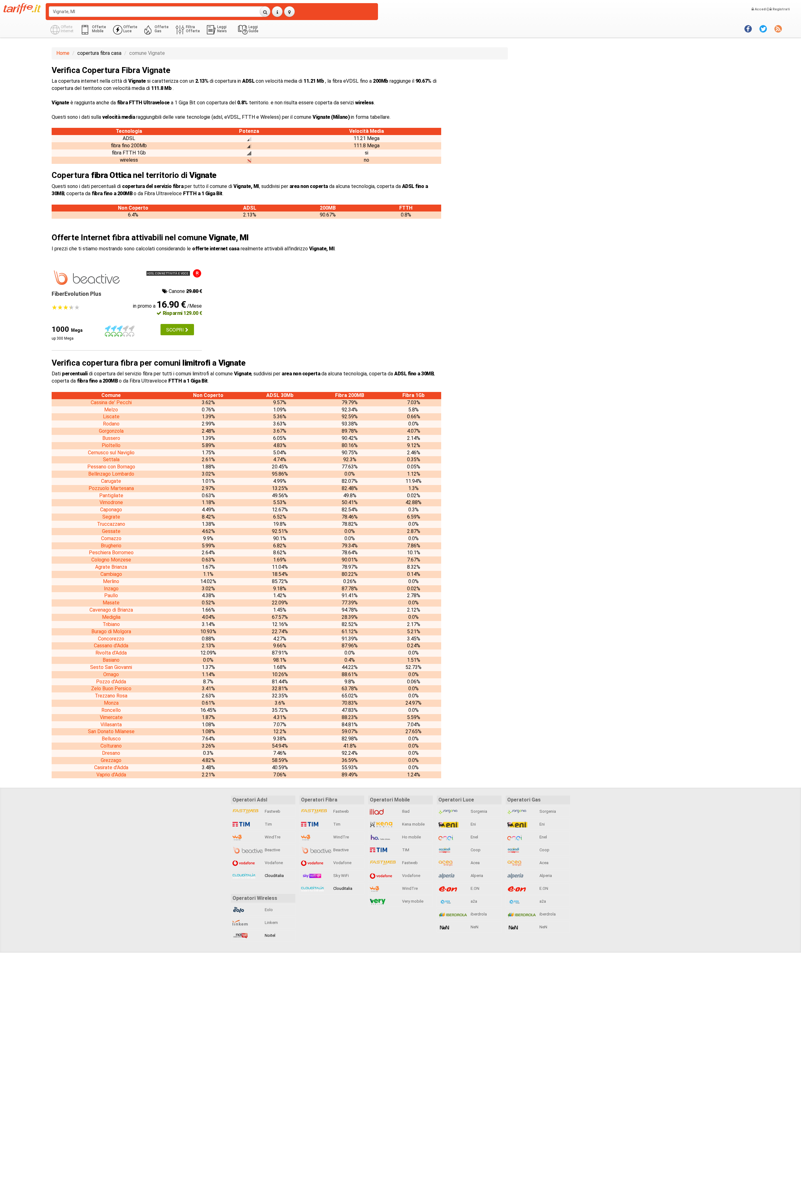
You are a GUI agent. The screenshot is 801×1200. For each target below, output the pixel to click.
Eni (473, 824)
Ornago (111, 674)
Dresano (111, 753)
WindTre (272, 837)
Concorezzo (111, 639)
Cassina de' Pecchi (111, 402)
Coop (475, 850)
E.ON (474, 888)
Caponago (111, 510)
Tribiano (111, 624)
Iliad (405, 811)
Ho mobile (411, 837)
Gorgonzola (111, 431)
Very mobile (412, 901)
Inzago (111, 589)
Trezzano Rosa (111, 696)
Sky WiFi (340, 875)
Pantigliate (111, 495)
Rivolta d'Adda (111, 653)
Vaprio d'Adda (111, 775)
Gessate (111, 531)
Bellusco (111, 739)
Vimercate (111, 717)
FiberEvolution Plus (76, 293)
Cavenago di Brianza (111, 610)
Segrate (111, 517)
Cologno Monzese (111, 560)
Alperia (476, 875)
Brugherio (111, 546)
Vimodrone (111, 502)
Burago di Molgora (111, 631)
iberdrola (478, 914)
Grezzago (111, 760)
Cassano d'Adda (111, 646)
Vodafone (273, 862)
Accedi (760, 9)
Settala (111, 459)
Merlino (111, 581)
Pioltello (111, 445)
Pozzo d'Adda (111, 682)
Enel (474, 837)
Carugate (111, 481)
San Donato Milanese (111, 731)
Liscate (111, 417)
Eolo (268, 909)
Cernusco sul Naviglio (111, 453)
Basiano (111, 660)
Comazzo (111, 538)
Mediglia (111, 617)
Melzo (111, 410)
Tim (268, 824)
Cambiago (111, 574)
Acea (475, 862)
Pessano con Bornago (111, 467)
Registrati (781, 9)
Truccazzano (111, 524)
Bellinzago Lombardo (111, 474)
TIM (405, 850)
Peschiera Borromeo (111, 553)
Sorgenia (478, 811)
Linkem (271, 922)
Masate (111, 603)
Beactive (272, 850)
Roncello (111, 710)
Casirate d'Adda (111, 767)
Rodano (111, 424)
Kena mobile (413, 824)
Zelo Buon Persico (111, 688)
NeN (474, 927)
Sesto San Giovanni (111, 667)
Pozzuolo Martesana (111, 488)
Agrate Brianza (111, 567)
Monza (111, 703)
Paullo (111, 595)
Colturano (111, 746)
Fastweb (272, 811)
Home (62, 53)
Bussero (111, 438)
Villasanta (111, 725)
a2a (473, 901)
